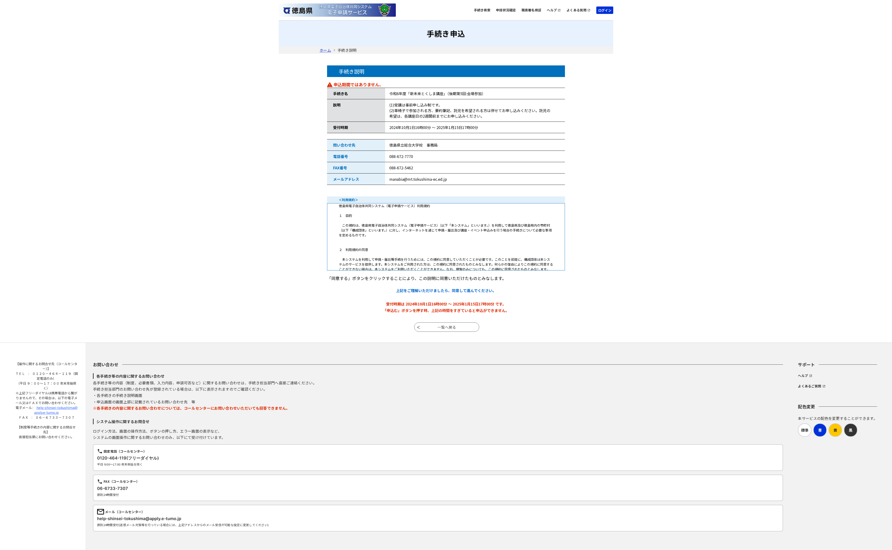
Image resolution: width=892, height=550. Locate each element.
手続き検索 (482, 10)
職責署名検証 (531, 10)
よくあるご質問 (809, 386)
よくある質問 (577, 10)
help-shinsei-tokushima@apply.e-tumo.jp (56, 410)
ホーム (325, 50)
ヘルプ (552, 10)
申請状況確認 (506, 10)
